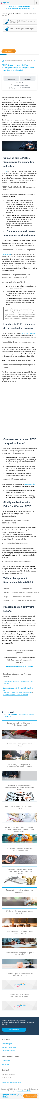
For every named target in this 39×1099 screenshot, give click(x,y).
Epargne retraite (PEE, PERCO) (20, 60)
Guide (30, 60)
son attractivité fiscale (28, 333)
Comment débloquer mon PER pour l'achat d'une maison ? (18, 682)
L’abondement (6, 254)
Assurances (8, 60)
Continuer (7, 51)
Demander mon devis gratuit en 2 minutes (19, 666)
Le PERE (4, 171)
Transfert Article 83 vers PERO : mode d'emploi (18, 692)
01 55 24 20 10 (6, 1077)
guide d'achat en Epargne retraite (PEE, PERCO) (19, 715)
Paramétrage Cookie (8, 1050)
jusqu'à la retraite (29, 484)
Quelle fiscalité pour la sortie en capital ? (15, 695)
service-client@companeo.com (11, 1082)
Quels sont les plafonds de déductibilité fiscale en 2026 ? (18, 689)
